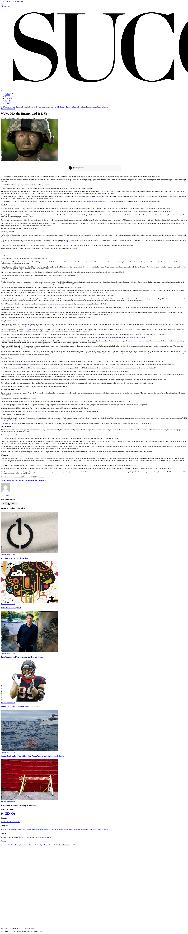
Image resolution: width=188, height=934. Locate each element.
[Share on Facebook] (2, 503)
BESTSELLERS (10, 96)
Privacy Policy (19, 845)
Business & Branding (22, 107)
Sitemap (79, 845)
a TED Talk (53, 307)
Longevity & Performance (37, 107)
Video (18, 822)
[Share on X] (6, 504)
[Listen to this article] (70, 168)
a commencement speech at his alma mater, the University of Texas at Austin (47, 242)
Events (43, 837)
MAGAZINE (9, 93)
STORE (7, 103)
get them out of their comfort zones (95, 201)
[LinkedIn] (8, 814)
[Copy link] (16, 503)
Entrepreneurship (91, 107)
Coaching (35, 837)
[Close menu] (1, 90)
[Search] (2, 4)
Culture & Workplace (79, 107)
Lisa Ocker (6, 118)
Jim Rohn (48, 837)
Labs (39, 837)
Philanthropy (62, 107)
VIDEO (7, 102)
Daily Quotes (18, 837)
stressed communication (12, 423)
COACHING (9, 98)
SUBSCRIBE (7, 6)
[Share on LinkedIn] (9, 503)
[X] (4, 814)
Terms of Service (29, 845)
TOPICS (7, 95)
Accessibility (73, 845)
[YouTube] (10, 814)
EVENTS (8, 100)
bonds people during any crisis (23, 361)
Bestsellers (25, 837)
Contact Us (4, 845)
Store (30, 837)
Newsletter (10, 837)
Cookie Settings (63, 845)
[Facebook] (2, 814)
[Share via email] (13, 503)
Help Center (11, 845)
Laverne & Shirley (40, 411)
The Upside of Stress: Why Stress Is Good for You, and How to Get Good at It (122, 337)
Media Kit (13, 822)
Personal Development (8, 109)
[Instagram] (6, 814)
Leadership (69, 107)
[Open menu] (1, 88)
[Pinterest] (13, 814)
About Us (4, 822)
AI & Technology (6, 107)
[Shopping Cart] (2, 6)
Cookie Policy (53, 845)
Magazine (4, 837)
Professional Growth (52, 107)
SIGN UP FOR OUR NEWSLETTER (13, 1)
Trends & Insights (102, 107)
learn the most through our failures (31, 329)
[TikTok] (15, 814)
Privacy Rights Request (42, 845)
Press (8, 822)
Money (14, 107)
